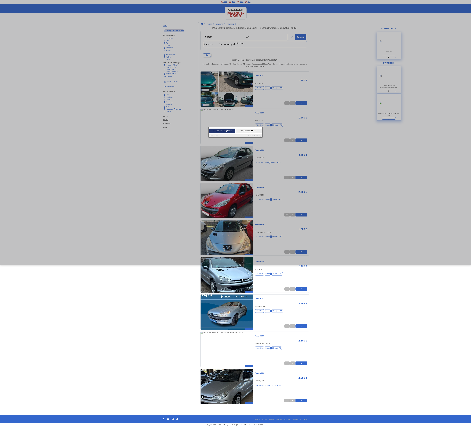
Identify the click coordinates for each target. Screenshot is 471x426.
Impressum (287, 419)
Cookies (305, 419)
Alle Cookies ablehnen (249, 131)
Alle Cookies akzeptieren (222, 131)
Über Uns (278, 419)
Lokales (271, 419)
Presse (264, 419)
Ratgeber (257, 419)
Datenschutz (297, 419)
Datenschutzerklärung (254, 136)
